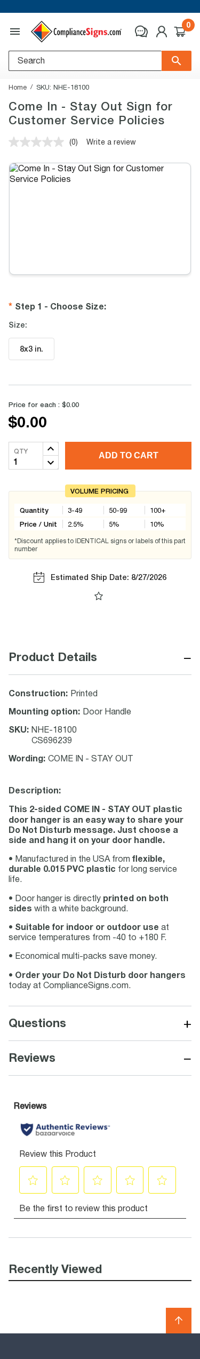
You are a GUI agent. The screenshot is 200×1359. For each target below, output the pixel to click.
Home (18, 87)
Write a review (111, 141)
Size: (18, 325)
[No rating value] (39, 142)
